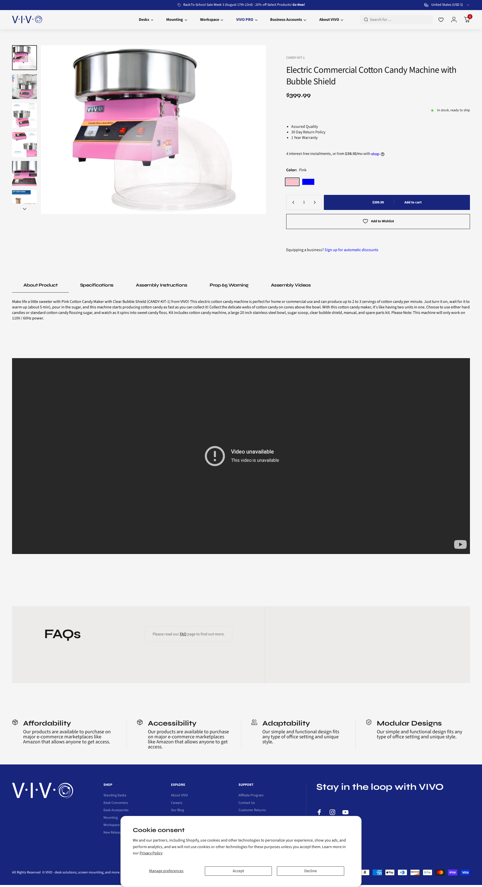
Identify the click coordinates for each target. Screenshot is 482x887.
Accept (238, 871)
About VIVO (179, 795)
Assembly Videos (291, 285)
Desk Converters (115, 803)
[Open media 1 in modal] (153, 129)
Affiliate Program (251, 795)
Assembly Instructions (161, 285)
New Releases (113, 832)
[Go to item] (24, 57)
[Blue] (308, 182)
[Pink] (292, 182)
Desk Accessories (116, 810)
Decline (310, 871)
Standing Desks (114, 795)
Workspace (111, 825)
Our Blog (177, 810)
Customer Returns (252, 810)
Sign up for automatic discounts (351, 250)
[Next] (252, 129)
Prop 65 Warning (229, 285)
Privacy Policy (151, 853)
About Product (40, 285)
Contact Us (246, 803)
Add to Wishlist (382, 221)
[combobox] (447, 5)
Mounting (110, 818)
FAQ (183, 634)
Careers (176, 803)
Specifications (96, 285)
